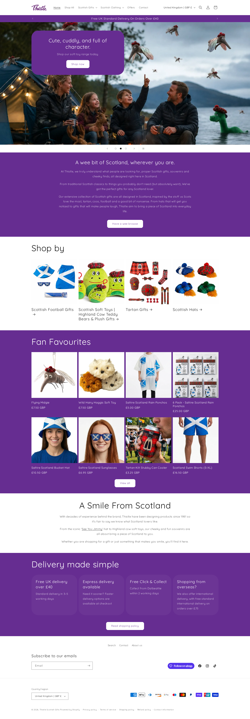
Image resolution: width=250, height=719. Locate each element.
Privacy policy (90, 709)
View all (125, 483)
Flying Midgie (40, 402)
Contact (123, 645)
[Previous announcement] (32, 18)
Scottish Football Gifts (52, 309)
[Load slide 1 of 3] (115, 148)
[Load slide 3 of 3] (125, 148)
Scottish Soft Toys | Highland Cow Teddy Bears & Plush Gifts (98, 314)
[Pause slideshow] (142, 148)
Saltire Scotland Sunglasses (98, 467)
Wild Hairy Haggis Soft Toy (97, 402)
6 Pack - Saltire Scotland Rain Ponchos (193, 404)
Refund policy (144, 709)
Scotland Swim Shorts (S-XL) (192, 467)
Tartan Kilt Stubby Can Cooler (146, 467)
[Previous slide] (107, 148)
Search (112, 645)
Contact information (164, 709)
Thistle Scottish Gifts (50, 709)
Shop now (77, 64)
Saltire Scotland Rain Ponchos (146, 402)
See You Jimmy (92, 529)
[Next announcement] (217, 18)
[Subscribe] (89, 666)
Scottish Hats (185, 309)
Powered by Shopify (70, 709)
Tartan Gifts (137, 309)
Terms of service (108, 709)
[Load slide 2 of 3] (120, 148)
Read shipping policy (125, 625)
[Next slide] (134, 148)
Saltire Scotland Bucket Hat (50, 467)
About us (137, 645)
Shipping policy (126, 709)
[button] (87, 7)
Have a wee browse (125, 223)
